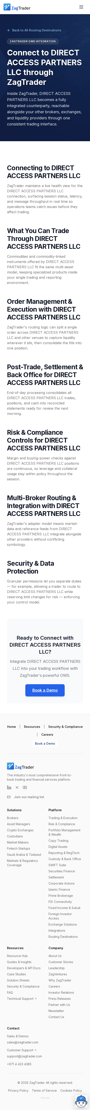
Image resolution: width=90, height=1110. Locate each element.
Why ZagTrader (59, 980)
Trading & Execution (63, 818)
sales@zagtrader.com (22, 1042)
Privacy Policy (18, 1090)
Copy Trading (58, 840)
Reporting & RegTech (64, 853)
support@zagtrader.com (24, 1056)
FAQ (10, 992)
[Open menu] (81, 7)
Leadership (56, 968)
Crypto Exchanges (20, 830)
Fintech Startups (18, 848)
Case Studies (16, 974)
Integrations (56, 930)
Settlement (56, 877)
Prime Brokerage (60, 895)
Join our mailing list (29, 797)
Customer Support (20, 1050)
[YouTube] (25, 787)
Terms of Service (44, 1090)
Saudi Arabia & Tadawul (24, 854)
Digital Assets (58, 847)
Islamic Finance (59, 889)
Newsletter (56, 1011)
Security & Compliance (65, 727)
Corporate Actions (61, 883)
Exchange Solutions (62, 924)
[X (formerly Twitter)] (17, 787)
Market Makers (18, 842)
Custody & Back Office (64, 859)
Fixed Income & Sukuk (64, 908)
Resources (32, 727)
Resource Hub (17, 956)
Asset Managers (18, 824)
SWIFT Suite (57, 865)
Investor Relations (61, 992)
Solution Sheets (18, 980)
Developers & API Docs (24, 968)
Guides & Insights (19, 962)
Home (11, 727)
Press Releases (59, 998)
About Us (55, 956)
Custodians (15, 836)
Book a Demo (45, 690)
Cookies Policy (71, 1090)
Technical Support (20, 998)
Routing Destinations (63, 936)
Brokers (12, 818)
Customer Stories (60, 962)
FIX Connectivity (60, 902)
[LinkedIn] (9, 787)
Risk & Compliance (61, 824)
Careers (47, 734)
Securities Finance (61, 871)
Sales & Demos (18, 1036)
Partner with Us (59, 1005)
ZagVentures (57, 974)
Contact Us (56, 1017)
